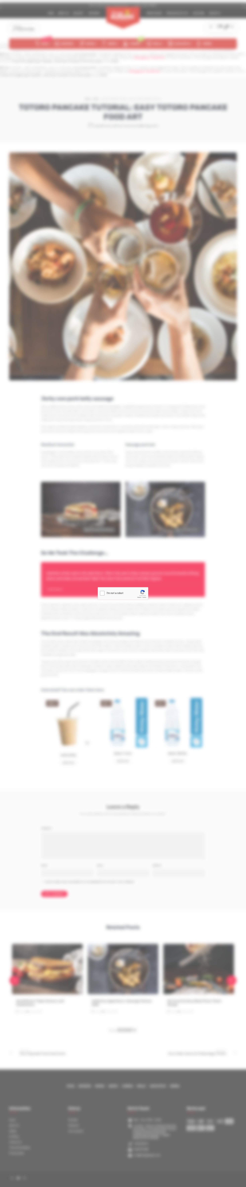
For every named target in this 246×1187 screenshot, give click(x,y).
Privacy (139, 597)
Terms (144, 597)
